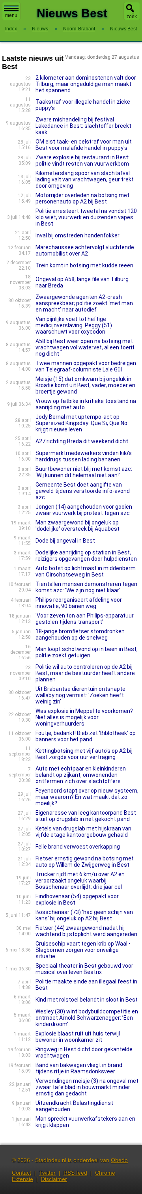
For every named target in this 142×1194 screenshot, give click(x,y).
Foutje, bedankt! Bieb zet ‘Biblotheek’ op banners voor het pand (86, 736)
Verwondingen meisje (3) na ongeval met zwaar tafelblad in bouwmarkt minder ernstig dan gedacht (87, 1087)
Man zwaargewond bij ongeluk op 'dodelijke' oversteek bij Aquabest (78, 525)
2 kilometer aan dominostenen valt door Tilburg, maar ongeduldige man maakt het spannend (86, 84)
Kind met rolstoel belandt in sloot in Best (87, 999)
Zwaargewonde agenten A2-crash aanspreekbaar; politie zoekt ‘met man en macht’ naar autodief (84, 303)
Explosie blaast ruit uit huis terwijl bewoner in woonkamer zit (78, 1036)
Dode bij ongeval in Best (65, 540)
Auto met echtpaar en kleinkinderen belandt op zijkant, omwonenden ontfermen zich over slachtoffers (81, 774)
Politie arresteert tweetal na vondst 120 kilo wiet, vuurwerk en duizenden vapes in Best (86, 217)
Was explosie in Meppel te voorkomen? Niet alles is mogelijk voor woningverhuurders (84, 717)
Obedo (119, 1160)
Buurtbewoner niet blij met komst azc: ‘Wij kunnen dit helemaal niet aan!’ (84, 472)
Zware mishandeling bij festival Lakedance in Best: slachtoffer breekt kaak (83, 125)
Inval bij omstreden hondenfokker (78, 235)
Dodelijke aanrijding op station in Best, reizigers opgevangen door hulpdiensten (86, 555)
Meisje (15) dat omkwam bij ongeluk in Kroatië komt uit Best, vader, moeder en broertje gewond (85, 385)
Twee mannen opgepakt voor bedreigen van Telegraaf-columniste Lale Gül (86, 366)
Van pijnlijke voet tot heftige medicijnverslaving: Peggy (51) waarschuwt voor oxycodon (74, 325)
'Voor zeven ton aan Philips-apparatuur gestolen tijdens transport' (85, 618)
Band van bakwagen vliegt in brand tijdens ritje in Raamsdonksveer (79, 1068)
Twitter (47, 1173)
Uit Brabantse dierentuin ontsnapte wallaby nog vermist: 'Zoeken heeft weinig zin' (80, 695)
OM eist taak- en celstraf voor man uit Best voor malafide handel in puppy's (84, 144)
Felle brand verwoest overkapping (78, 846)
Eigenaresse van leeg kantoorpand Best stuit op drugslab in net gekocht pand (86, 816)
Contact (21, 1173)
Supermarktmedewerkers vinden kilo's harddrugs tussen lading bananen (84, 456)
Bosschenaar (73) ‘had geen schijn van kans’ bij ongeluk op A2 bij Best (84, 915)
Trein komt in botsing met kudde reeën (84, 265)
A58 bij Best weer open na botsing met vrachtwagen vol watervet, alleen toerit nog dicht (85, 347)
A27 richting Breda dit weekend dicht (82, 441)
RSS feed (75, 1173)
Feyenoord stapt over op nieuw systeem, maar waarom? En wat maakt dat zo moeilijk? (87, 796)
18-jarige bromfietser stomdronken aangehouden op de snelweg (80, 634)
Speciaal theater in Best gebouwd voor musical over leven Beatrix (84, 969)
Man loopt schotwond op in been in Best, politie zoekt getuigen (87, 652)
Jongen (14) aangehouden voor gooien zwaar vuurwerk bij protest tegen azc (84, 510)
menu (11, 15)
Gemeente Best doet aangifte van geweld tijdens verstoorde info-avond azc (83, 490)
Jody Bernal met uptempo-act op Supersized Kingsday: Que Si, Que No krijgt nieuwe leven (81, 423)
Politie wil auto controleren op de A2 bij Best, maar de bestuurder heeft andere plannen (85, 673)
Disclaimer (54, 1179)
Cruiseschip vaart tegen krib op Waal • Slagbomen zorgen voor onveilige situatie (83, 949)
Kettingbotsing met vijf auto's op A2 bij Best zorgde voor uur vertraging (84, 754)
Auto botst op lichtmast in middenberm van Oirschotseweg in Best (86, 571)
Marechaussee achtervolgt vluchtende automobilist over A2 (85, 250)
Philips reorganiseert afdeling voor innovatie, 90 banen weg (79, 603)
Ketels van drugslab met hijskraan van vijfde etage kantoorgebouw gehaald (83, 831)
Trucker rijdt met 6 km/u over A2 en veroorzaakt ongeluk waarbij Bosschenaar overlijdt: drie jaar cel (80, 880)
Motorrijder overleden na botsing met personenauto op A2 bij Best (82, 198)
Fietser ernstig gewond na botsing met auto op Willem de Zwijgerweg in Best (85, 861)
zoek (132, 16)
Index (11, 29)
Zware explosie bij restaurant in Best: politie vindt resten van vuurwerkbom (82, 160)
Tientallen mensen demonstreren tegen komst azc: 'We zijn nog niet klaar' (86, 587)
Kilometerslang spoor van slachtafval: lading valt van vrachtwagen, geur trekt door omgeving (85, 179)
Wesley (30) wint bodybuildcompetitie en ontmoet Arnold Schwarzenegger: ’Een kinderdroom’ (87, 1017)
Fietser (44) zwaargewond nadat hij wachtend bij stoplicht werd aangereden (86, 931)
